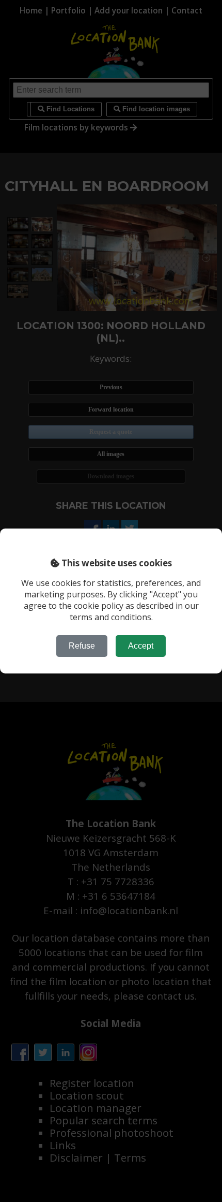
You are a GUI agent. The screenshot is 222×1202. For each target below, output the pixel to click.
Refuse (82, 645)
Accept (140, 645)
